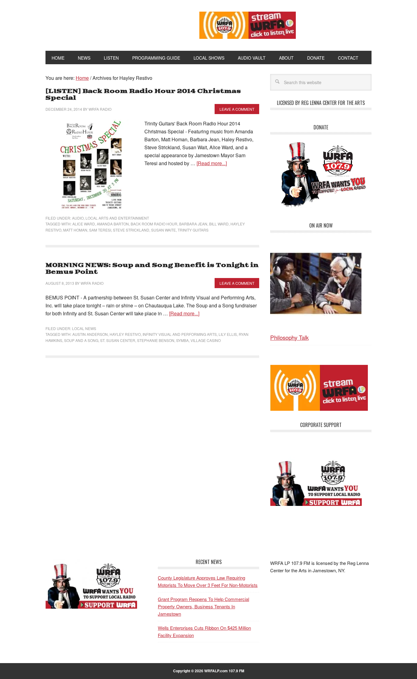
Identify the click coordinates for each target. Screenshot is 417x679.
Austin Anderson (90, 334)
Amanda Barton (113, 223)
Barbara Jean (193, 223)
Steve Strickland (131, 229)
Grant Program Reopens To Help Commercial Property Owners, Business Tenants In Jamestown (203, 606)
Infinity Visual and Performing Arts (180, 334)
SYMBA (182, 340)
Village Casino (205, 340)
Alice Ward (83, 223)
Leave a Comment (236, 109)
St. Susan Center (117, 340)
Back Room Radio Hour (154, 223)
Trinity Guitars (193, 229)
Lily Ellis (228, 334)
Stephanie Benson (155, 340)
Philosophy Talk (289, 337)
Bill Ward (219, 223)
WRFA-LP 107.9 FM (108, 24)
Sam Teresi (100, 229)
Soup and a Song (81, 340)
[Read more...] (212, 163)
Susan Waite (163, 229)
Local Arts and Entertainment (117, 218)
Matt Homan (75, 229)
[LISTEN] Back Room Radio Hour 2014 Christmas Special (143, 95)
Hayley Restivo (125, 334)
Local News (84, 328)
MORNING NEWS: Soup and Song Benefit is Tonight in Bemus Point (152, 269)
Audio (78, 218)
